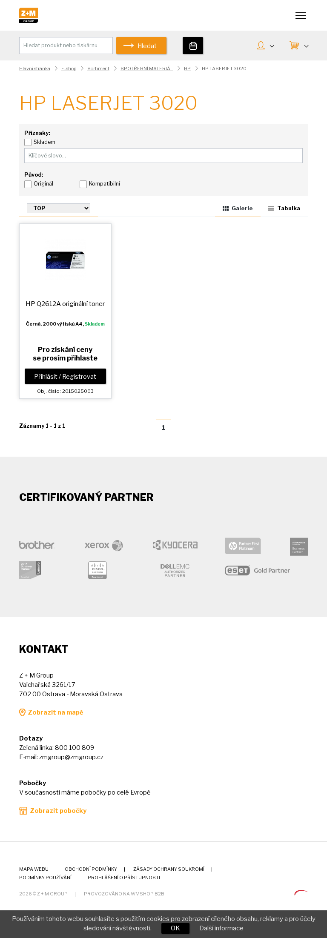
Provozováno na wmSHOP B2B (124, 894)
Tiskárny (193, 45)
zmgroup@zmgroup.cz (71, 757)
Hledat (147, 46)
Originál (43, 183)
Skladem (44, 142)
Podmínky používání (45, 878)
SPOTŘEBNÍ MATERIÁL (146, 68)
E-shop (68, 68)
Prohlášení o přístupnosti (124, 878)
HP (187, 68)
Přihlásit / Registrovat (65, 376)
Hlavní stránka (34, 68)
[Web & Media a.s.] (301, 893)
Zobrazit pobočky (58, 811)
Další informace (221, 928)
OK (175, 928)
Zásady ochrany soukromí (168, 869)
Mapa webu (34, 869)
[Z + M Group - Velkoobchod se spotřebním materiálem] (28, 21)
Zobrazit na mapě (55, 712)
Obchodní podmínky (91, 869)
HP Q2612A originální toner (65, 304)
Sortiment (98, 68)
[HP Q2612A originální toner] (65, 259)
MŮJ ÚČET (265, 46)
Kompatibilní (104, 183)
